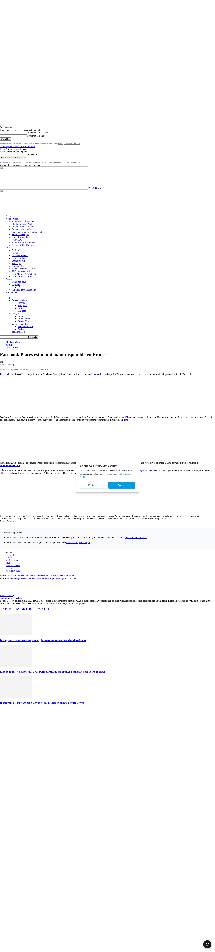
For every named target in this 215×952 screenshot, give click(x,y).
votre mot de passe (35, 136)
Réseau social (12, 347)
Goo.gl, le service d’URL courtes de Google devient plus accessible (44, 578)
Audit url (16, 250)
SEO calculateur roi (21, 271)
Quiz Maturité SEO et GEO (24, 274)
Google (15, 313)
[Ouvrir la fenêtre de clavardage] (207, 944)
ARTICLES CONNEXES (13, 609)
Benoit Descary (7, 364)
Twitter (21, 308)
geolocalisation (13, 560)
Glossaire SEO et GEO (22, 276)
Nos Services (12, 218)
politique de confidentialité (69, 144)
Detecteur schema (20, 255)
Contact (9, 279)
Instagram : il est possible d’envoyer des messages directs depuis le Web (42, 702)
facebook (10, 555)
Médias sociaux (13, 342)
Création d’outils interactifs (24, 226)
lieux (8, 563)
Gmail (20, 316)
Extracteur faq (18, 261)
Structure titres (18, 266)
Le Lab (9, 247)
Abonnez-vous (12, 292)
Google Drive (24, 318)
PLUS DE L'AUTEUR (37, 609)
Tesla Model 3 (18, 332)
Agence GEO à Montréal (23, 221)
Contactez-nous (19, 282)
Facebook (22, 303)
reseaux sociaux (13, 570)
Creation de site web (21, 229)
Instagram (22, 305)
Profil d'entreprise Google (78, 542)
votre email (32, 154)
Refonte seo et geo (20, 234)
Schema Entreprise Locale (24, 268)
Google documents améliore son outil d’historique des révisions (45, 575)
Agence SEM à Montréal (23, 242)
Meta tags (16, 263)
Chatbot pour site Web (22, 224)
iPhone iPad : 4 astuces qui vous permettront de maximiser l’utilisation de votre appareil (52, 671)
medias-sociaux (13, 565)
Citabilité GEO (19, 253)
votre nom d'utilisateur (37, 132)
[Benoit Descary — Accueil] (44, 211)
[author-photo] (7, 593)
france (9, 557)
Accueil (9, 216)
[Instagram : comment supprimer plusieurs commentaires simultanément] (16, 634)
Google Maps (24, 321)
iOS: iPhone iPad (25, 326)
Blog (8, 297)
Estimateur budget (20, 258)
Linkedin (22, 310)
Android (21, 329)
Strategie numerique (21, 237)
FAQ (20, 287)
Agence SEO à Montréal (23, 245)
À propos (16, 284)
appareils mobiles (20, 324)
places (9, 568)
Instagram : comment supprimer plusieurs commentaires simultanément (43, 640)
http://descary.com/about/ (11, 598)
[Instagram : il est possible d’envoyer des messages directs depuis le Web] (16, 697)
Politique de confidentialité (24, 289)
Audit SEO (17, 240)
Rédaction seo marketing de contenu (28, 232)
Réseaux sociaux (19, 300)
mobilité (9, 345)
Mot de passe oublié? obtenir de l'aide (17, 146)
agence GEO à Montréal (136, 537)
